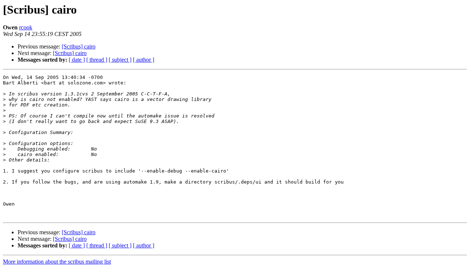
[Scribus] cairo (78, 46)
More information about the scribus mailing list (57, 261)
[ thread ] (96, 60)
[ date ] (77, 60)
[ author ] (143, 60)
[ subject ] (120, 60)
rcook (25, 27)
